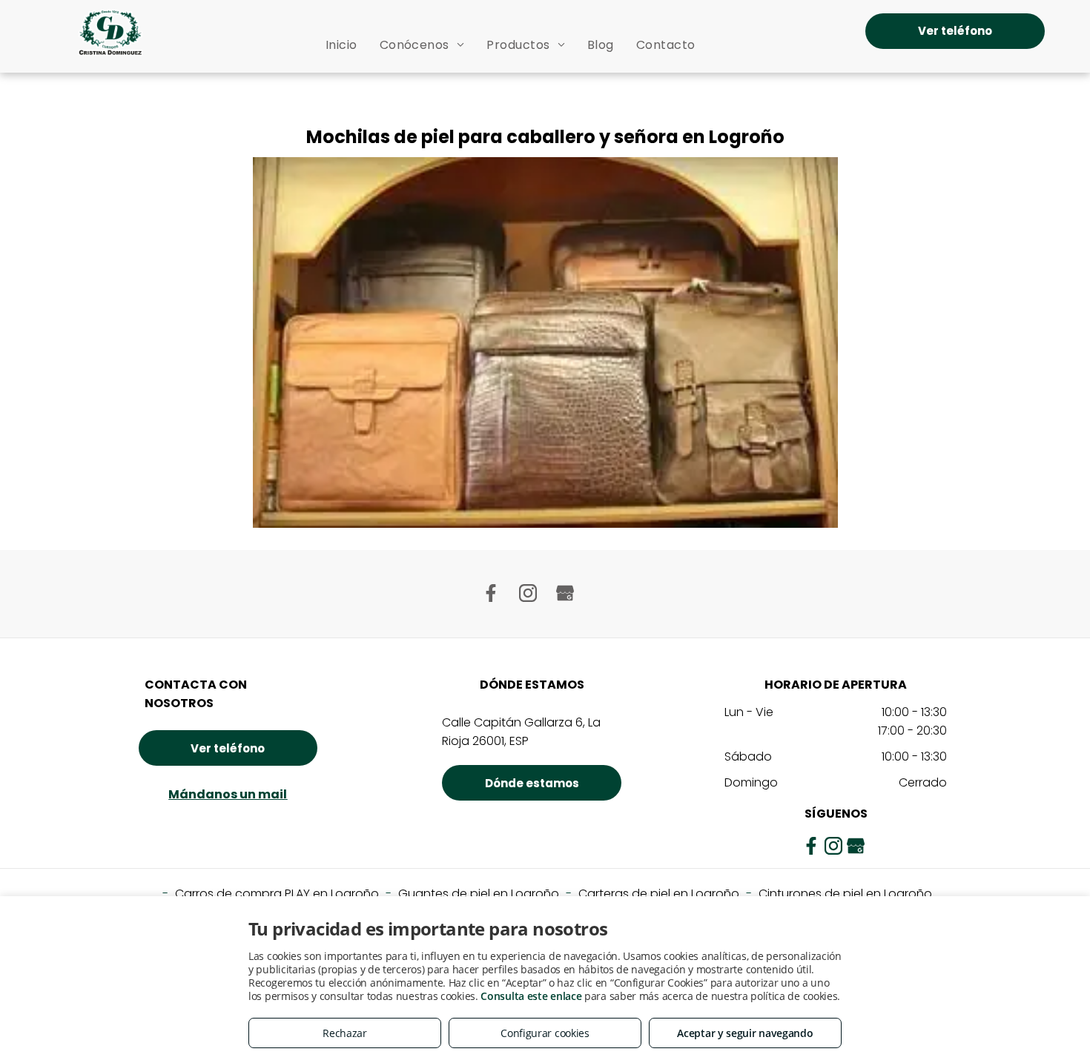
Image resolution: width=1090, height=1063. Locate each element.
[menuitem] (341, 45)
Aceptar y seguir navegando (745, 1033)
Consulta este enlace (530, 996)
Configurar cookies (545, 1033)
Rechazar (345, 1033)
